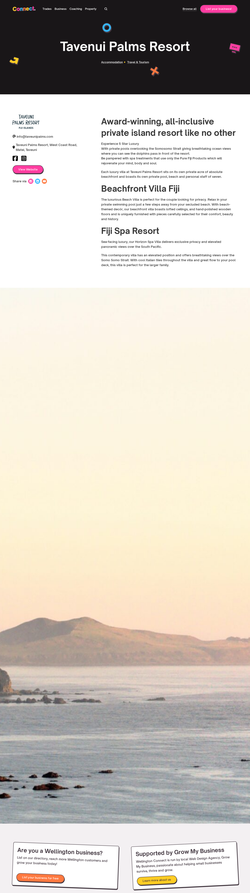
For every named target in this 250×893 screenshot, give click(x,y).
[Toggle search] (105, 8)
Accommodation (112, 62)
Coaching (76, 9)
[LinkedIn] (37, 181)
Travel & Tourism (138, 62)
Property (90, 9)
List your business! (219, 9)
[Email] (44, 181)
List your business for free (40, 877)
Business (60, 9)
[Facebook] (30, 181)
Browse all (190, 9)
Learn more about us (157, 880)
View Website (28, 169)
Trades (47, 9)
